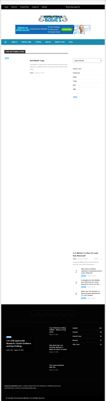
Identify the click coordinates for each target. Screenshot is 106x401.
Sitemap (44, 7)
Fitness (38, 42)
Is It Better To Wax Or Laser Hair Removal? (85, 255)
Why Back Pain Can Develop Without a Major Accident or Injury (58, 347)
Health (48, 42)
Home (6, 7)
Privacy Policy (24, 7)
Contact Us (35, 7)
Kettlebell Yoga (37, 60)
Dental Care (26, 42)
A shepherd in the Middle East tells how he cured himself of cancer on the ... (90, 282)
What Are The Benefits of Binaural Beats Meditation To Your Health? (90, 293)
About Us (14, 7)
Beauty (14, 42)
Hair (75, 97)
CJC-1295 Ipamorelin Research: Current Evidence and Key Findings (30, 2)
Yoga (71, 42)
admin (32, 73)
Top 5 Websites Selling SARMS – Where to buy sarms (57, 330)
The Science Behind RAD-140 (56, 366)
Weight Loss (60, 42)
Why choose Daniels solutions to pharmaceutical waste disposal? (91, 271)
